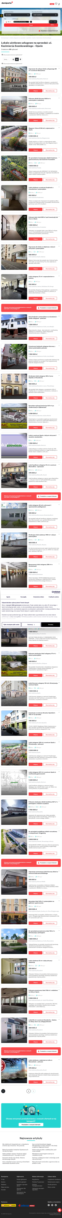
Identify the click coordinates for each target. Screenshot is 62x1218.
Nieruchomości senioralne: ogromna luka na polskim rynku (45, 1162)
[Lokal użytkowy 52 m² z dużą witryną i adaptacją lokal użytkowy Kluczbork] (14, 971)
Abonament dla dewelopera (21, 1192)
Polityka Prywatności (38, 1182)
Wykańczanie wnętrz (53, 1182)
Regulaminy (35, 1179)
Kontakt (3, 1189)
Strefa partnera (52, 1184)
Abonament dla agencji (21, 1188)
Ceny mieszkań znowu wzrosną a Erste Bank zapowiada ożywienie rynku (15, 1162)
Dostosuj (30, 624)
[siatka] (13, 59)
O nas (2, 1179)
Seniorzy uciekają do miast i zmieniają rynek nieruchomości (45, 1158)
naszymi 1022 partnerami (13, 605)
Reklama (3, 1184)
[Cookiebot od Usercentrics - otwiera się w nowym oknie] (53, 592)
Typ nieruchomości (37, 11)
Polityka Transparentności (37, 1185)
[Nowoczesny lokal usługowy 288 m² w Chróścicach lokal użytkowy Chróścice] (14, 574)
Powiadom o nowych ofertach (49, 31)
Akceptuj (50, 624)
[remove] (28, 22)
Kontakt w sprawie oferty (22, 1185)
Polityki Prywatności (55, 1214)
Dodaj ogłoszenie (52, 4)
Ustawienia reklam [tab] (38, 597)
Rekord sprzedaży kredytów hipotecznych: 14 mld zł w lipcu (15, 1150)
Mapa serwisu (5, 1187)
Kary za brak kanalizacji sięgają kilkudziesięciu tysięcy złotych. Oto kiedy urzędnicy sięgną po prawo (44, 1145)
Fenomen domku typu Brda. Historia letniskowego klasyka (13, 1158)
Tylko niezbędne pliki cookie (11, 624)
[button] (1, 15)
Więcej (36, 91)
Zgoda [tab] (8, 597)
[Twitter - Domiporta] (56, 1205)
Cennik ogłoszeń (21, 1182)
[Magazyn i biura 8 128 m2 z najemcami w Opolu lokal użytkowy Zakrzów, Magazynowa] (14, 138)
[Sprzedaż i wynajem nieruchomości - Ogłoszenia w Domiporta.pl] (7, 3)
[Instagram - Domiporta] (52, 1205)
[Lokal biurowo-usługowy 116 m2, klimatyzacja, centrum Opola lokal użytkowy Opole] (14, 693)
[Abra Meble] (26, 1205)
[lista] (17, 59)
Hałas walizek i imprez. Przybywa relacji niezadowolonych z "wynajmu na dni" (14, 1154)
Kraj (5, 18)
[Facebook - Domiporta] (49, 1205)
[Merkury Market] (8, 1205)
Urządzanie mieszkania (54, 1179)
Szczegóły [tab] (23, 597)
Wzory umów (51, 1187)
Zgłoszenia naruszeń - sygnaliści (38, 1188)
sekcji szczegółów (15, 616)
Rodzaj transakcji (8, 11)
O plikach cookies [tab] (54, 597)
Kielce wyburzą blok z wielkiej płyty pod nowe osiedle (44, 1150)
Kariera (3, 1182)
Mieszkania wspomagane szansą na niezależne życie (43, 1154)
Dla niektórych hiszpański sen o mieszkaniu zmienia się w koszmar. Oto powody (15, 1144)
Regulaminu (57, 1213)
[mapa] (20, 59)
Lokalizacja (15, 18)
